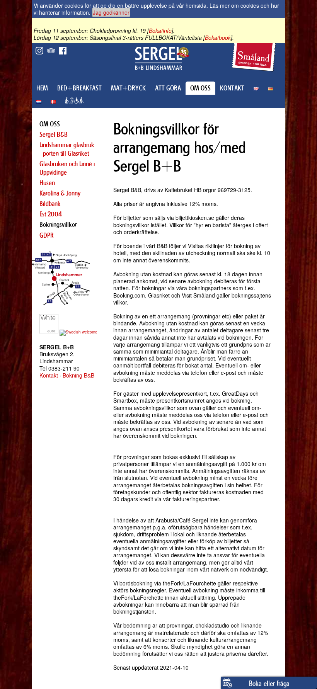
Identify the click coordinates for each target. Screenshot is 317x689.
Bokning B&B (78, 375)
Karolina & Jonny (59, 193)
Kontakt (48, 375)
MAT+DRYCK (128, 88)
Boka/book (218, 37)
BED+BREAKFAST (79, 88)
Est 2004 (50, 214)
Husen (47, 183)
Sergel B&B (53, 134)
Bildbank (50, 204)
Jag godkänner (111, 12)
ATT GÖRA (168, 88)
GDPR (46, 235)
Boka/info (160, 30)
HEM (42, 88)
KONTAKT (232, 88)
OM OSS (200, 88)
